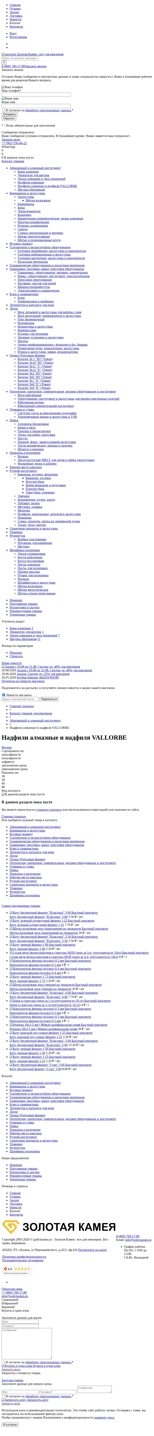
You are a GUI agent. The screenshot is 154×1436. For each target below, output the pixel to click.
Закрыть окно (11, 139)
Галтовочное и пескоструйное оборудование (40, 837)
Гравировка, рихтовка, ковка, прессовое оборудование (47, 845)
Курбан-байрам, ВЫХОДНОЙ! (38, 677)
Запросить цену (37, 1400)
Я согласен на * (39, 1362)
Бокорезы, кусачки (38, 478)
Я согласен (10, 1424)
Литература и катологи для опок (32, 852)
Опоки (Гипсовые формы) (27, 859)
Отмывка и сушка (22, 866)
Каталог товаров (13, 161)
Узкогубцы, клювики (40, 492)
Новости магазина (18, 695)
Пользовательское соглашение (23, 1260)
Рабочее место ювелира (26, 877)
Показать (16, 652)
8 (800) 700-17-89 (13, 66)
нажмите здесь (104, 1417)
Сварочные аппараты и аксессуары (34, 884)
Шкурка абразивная (23, 639)
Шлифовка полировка (25, 895)
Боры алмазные (20, 628)
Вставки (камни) (21, 834)
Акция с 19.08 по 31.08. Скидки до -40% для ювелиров (54, 670)
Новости (15, 19)
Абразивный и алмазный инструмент (35, 827)
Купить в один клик (46, 1366)
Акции (14, 12)
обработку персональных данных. (48, 110)
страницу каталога (49, 809)
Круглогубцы (35, 481)
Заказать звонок (36, 66)
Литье (14, 855)
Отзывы (15, 8)
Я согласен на (39, 110)
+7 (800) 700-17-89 (14, 1292)
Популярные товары (23, 603)
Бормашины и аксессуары (27, 830)
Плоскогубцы (35, 488)
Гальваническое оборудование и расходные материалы (47, 841)
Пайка (14, 870)
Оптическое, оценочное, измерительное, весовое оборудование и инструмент (63, 863)
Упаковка (16, 888)
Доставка (16, 15)
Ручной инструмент (23, 881)
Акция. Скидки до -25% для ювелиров (43, 674)
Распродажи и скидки (25, 607)
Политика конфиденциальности (24, 1256)
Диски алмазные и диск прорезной (33, 635)
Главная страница (14, 816)
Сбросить (16, 656)
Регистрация (18, 37)
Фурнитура (17, 891)
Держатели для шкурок (25, 631)
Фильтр (7, 747)
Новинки (16, 600)
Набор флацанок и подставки (46, 485)
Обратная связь (12, 1289)
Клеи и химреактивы (24, 848)
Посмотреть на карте (92, 1250)
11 (39, 639)
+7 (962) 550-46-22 (14, 143)
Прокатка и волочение (25, 873)
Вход (13, 33)
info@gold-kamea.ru (138, 1240)
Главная (15, 5)
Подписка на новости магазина (23, 681)
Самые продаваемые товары (21, 905)
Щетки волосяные (38, 200)
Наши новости (12, 663)
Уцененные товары (23, 614)
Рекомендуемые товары (26, 611)
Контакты (16, 26)
